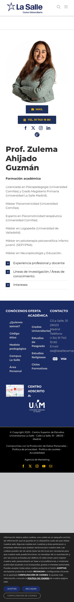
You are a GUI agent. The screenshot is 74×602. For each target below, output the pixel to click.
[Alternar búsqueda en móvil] (59, 7)
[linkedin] (48, 128)
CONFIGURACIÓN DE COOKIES (22, 595)
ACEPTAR (12, 589)
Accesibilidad (37, 452)
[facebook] (26, 128)
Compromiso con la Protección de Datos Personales (36, 445)
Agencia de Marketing (37, 459)
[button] (37, 263)
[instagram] (41, 128)
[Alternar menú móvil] (66, 7)
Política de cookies (49, 449)
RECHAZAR (31, 589)
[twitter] (33, 128)
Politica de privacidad (24, 449)
